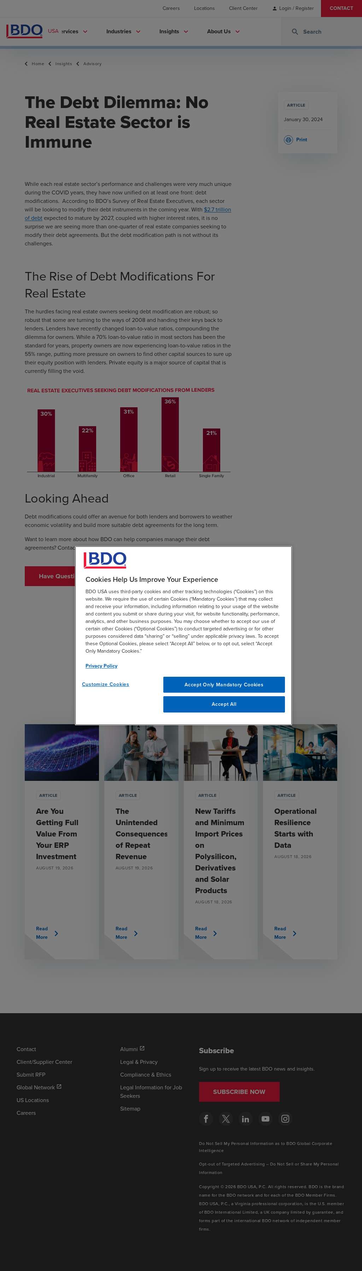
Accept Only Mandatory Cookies (224, 684)
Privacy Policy (101, 665)
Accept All (224, 704)
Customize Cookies (105, 684)
